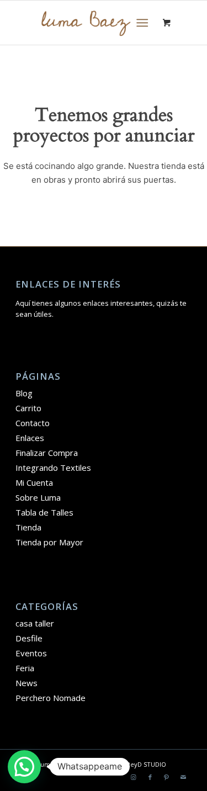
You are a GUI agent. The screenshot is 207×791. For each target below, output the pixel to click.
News (26, 682)
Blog (24, 393)
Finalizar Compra (46, 452)
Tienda (28, 527)
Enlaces (29, 437)
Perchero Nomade (50, 697)
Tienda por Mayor (49, 542)
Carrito (28, 407)
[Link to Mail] (183, 777)
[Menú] (142, 22)
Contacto (32, 422)
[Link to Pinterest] (166, 777)
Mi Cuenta (34, 482)
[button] (24, 766)
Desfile (29, 638)
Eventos (31, 653)
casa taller (34, 623)
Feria (24, 667)
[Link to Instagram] (133, 777)
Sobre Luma (38, 497)
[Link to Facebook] (150, 777)
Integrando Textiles (53, 467)
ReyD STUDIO (146, 764)
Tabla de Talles (44, 512)
